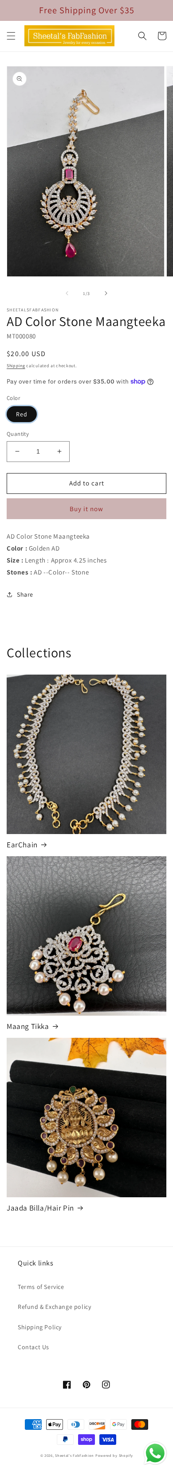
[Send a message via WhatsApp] (155, 1453)
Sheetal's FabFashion (74, 1455)
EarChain (22, 845)
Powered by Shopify (114, 1455)
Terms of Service (41, 1287)
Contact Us (33, 1347)
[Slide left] (67, 293)
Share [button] (25, 594)
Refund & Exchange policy (54, 1307)
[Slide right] (106, 293)
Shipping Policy (40, 1327)
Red (22, 414)
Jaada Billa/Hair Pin (40, 1208)
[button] (11, 36)
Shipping (16, 366)
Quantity (18, 434)
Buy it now (86, 509)
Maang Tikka (28, 1026)
